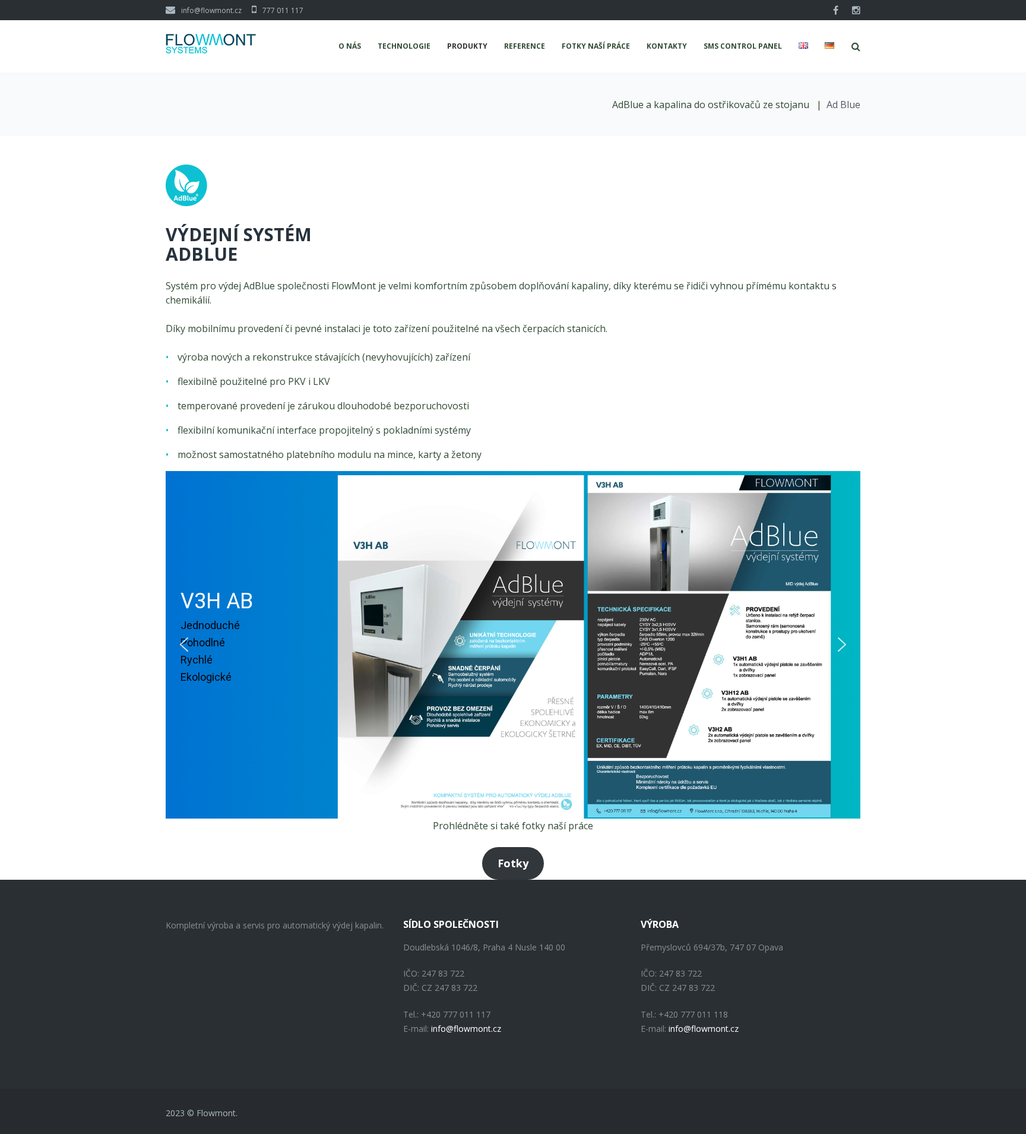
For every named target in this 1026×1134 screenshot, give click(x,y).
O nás (349, 46)
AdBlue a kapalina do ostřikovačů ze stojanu (712, 104)
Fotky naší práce (596, 46)
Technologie (404, 46)
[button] (184, 644)
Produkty (467, 46)
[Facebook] (835, 10)
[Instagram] (856, 10)
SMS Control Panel (743, 46)
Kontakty (667, 46)
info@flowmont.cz (211, 10)
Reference (524, 46)
